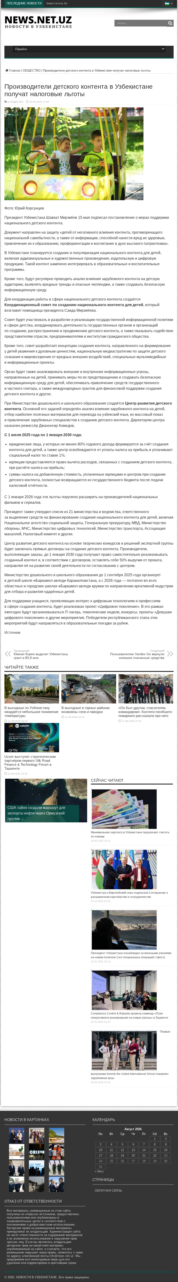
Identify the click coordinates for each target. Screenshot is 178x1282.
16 (165, 1150)
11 (111, 1150)
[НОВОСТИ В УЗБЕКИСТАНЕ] (38, 26)
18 (111, 1155)
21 (144, 1155)
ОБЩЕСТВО (32, 70)
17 (100, 1155)
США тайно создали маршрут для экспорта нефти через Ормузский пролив (36, 813)
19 (122, 1155)
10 (100, 1150)
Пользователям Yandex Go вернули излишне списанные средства (137, 654)
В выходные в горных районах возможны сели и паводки (85, 710)
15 (154, 1150)
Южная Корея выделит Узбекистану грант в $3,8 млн (41, 654)
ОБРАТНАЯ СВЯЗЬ (108, 1190)
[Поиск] (170, 23)
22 (154, 1155)
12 (122, 1150)
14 (144, 1150)
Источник (12, 632)
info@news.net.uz (62, 1256)
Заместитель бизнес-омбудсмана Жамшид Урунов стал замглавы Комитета (96, 3)
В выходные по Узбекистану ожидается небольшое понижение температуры (31, 712)
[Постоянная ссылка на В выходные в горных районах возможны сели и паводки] (88, 702)
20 (133, 1155)
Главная (14, 70)
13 (133, 1150)
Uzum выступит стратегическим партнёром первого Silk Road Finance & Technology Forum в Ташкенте (30, 762)
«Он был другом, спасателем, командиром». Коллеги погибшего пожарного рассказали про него (145, 712)
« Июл (99, 1171)
